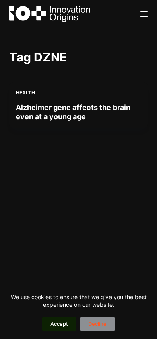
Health (25, 93)
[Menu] (144, 14)
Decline (97, 324)
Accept (59, 324)
